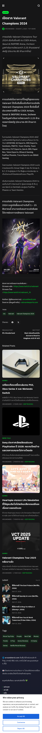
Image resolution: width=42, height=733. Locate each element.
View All (38, 580)
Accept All (21, 716)
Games (5, 12)
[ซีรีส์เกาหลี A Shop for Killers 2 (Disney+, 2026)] (6, 609)
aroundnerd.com (29, 299)
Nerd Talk (6, 438)
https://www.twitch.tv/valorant (26, 286)
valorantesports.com (29, 302)
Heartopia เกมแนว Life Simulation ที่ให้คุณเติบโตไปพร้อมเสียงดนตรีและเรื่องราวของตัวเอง (20, 504)
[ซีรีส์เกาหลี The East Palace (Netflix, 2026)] (6, 588)
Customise (21, 722)
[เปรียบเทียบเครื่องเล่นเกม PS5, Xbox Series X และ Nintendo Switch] (21, 364)
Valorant (11, 314)
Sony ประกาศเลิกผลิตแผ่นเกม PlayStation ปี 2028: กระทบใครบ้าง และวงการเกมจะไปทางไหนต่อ (20, 446)
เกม (4, 314)
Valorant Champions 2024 (25, 314)
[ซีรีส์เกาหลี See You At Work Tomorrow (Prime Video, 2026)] (6, 620)
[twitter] (18, 322)
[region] (21, 713)
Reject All (21, 729)
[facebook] (12, 322)
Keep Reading (28, 404)
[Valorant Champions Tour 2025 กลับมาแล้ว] (21, 536)
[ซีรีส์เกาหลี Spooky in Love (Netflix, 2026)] (6, 599)
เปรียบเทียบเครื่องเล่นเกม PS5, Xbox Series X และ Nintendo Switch (18, 388)
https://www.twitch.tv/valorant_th (17, 292)
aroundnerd (9, 29)
